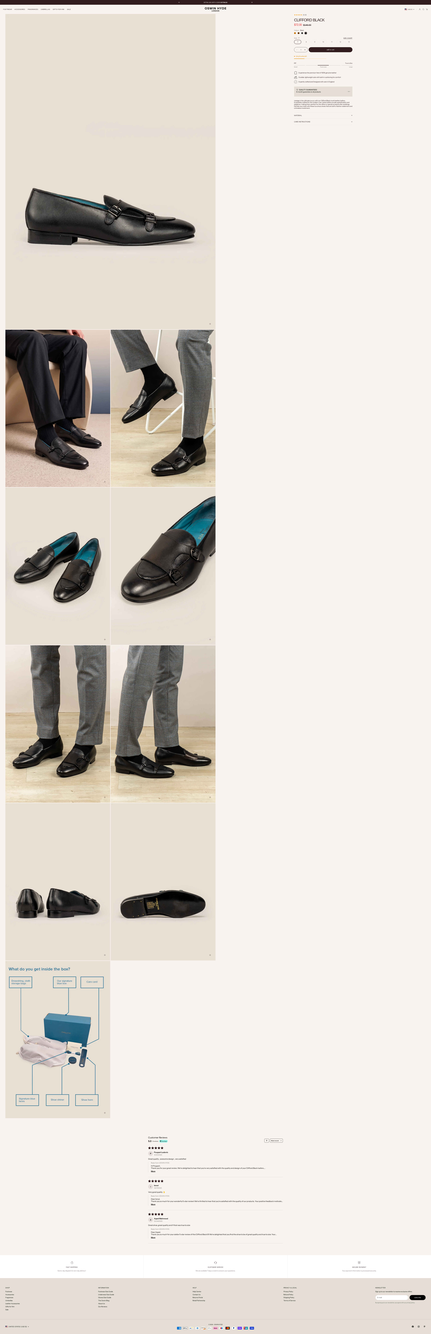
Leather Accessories (12, 1304)
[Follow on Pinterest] (424, 1326)
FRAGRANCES (33, 9)
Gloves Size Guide (104, 1297)
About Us (101, 1304)
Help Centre (197, 1292)
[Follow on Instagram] (419, 1326)
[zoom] (210, 324)
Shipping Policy (289, 1297)
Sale (69, 9)
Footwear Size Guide (105, 1292)
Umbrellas (9, 1301)
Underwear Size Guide (106, 1295)
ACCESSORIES (19, 9)
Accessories (9, 1295)
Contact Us (196, 1295)
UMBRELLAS (45, 9)
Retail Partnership (199, 1301)
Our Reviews (102, 1307)
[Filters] (266, 1141)
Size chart (347, 38)
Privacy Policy (288, 1292)
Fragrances (9, 1297)
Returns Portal (198, 1297)
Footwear (8, 1292)
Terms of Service (290, 1301)
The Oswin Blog (103, 1301)
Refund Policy (288, 1295)
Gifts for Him (58, 9)
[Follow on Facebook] (413, 1326)
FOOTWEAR (7, 9)
